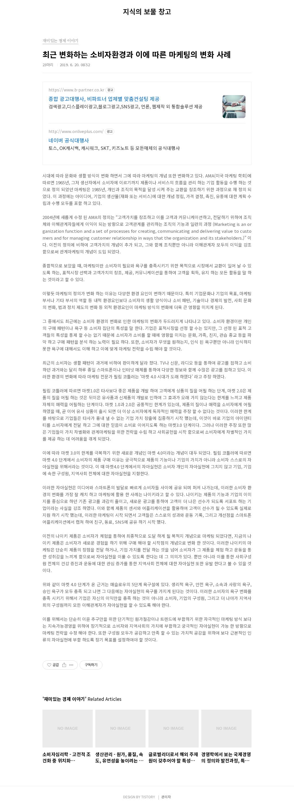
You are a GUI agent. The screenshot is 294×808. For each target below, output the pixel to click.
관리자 (166, 796)
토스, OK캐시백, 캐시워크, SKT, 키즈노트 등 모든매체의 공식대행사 (114, 147)
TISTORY (148, 796)
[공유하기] (64, 665)
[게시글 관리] (71, 665)
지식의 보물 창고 (147, 11)
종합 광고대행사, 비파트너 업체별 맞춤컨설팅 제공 (104, 98)
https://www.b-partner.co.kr (76, 89)
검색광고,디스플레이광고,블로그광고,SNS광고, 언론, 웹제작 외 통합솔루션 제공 (126, 106)
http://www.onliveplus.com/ (76, 131)
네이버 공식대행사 (69, 140)
